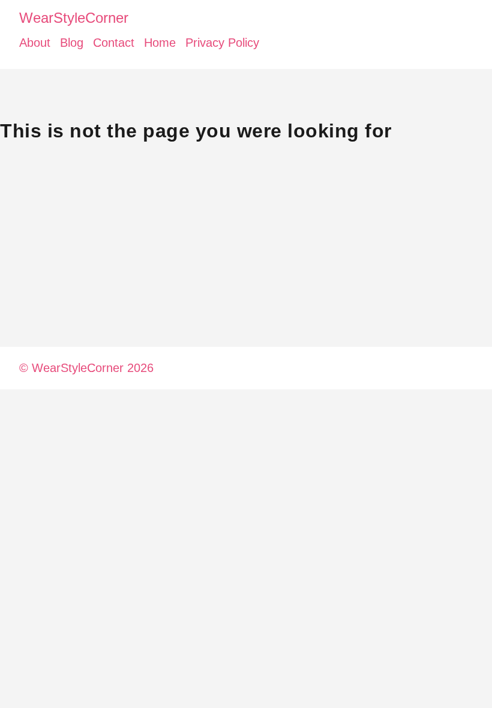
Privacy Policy (222, 42)
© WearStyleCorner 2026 (86, 367)
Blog (71, 42)
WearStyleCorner (73, 18)
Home (160, 42)
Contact (113, 42)
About (34, 42)
